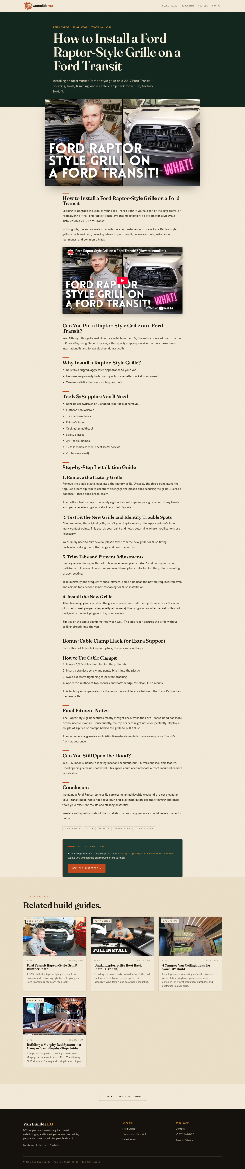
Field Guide (170, 5)
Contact (217, 5)
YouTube (203, 5)
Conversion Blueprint (134, 1134)
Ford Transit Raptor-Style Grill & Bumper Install (52, 967)
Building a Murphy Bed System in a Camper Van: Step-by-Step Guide (54, 1046)
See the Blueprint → (86, 868)
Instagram (41, 1145)
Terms (179, 1140)
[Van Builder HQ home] (38, 6)
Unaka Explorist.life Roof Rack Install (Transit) (118, 967)
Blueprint (188, 5)
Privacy (189, 1140)
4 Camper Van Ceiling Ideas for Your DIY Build (186, 967)
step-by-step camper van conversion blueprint (145, 853)
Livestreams (129, 1139)
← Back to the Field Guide (122, 1096)
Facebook (28, 1145)
